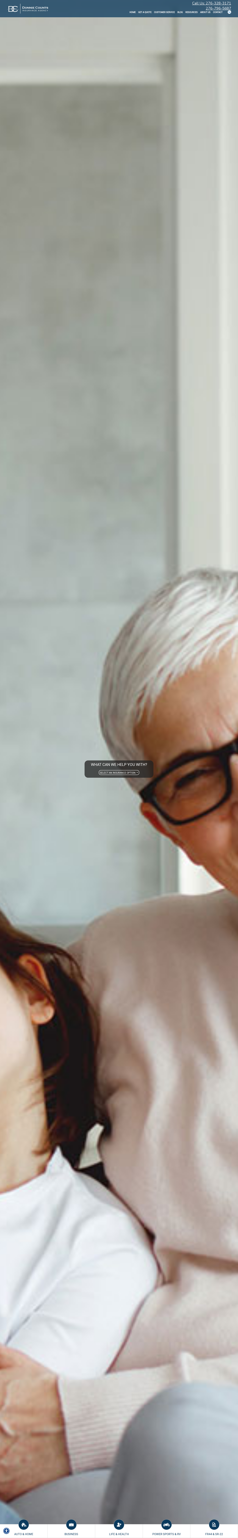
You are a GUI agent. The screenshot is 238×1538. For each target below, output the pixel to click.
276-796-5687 (218, 8)
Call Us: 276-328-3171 (211, 3)
